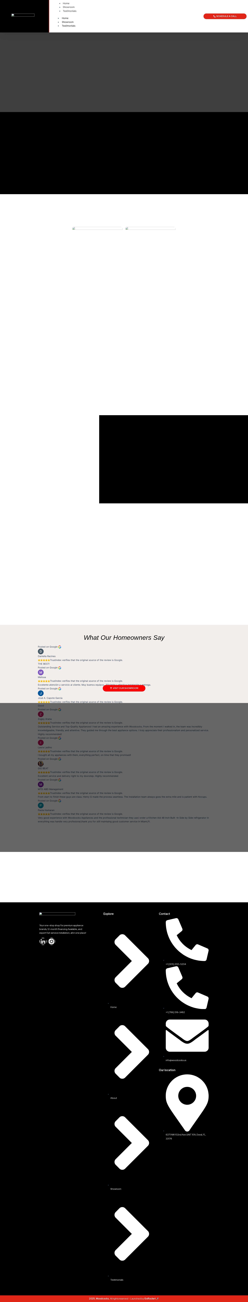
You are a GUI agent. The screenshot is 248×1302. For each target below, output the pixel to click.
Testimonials (69, 10)
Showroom (69, 7)
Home (66, 3)
